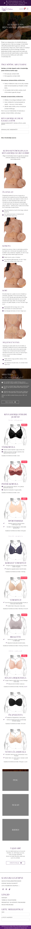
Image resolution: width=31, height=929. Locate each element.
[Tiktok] (9, 889)
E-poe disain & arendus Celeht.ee (15, 928)
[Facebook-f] (3, 889)
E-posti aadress (7, 917)
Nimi (3, 912)
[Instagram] (6, 889)
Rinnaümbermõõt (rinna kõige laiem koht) (13, 124)
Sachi (25, 686)
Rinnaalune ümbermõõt (9, 129)
